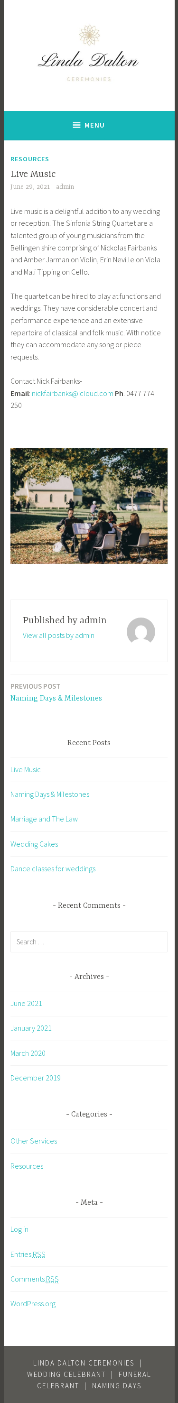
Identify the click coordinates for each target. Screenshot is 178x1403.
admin (65, 187)
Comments (34, 1278)
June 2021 (26, 1003)
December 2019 (35, 1077)
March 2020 (28, 1053)
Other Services (33, 1140)
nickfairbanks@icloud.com (72, 393)
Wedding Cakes (34, 844)
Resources (29, 159)
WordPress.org (33, 1303)
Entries (28, 1254)
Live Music (25, 769)
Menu (94, 124)
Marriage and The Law (44, 818)
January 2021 (31, 1028)
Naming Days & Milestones (56, 692)
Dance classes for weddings (52, 868)
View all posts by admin (58, 635)
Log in (19, 1229)
